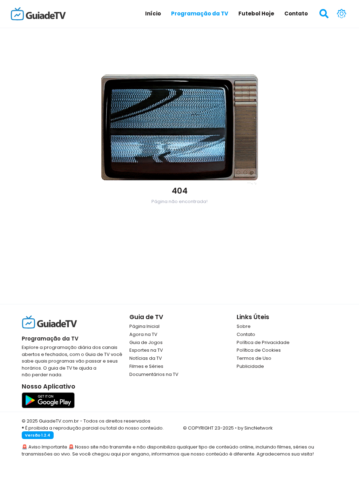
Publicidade (250, 366)
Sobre (244, 326)
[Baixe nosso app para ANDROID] (48, 400)
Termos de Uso (254, 358)
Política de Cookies (259, 350)
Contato (246, 334)
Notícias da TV (145, 358)
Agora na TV (143, 334)
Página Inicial (144, 326)
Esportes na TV (146, 350)
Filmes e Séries (146, 366)
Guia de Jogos (146, 342)
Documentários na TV (153, 374)
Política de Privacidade (263, 342)
